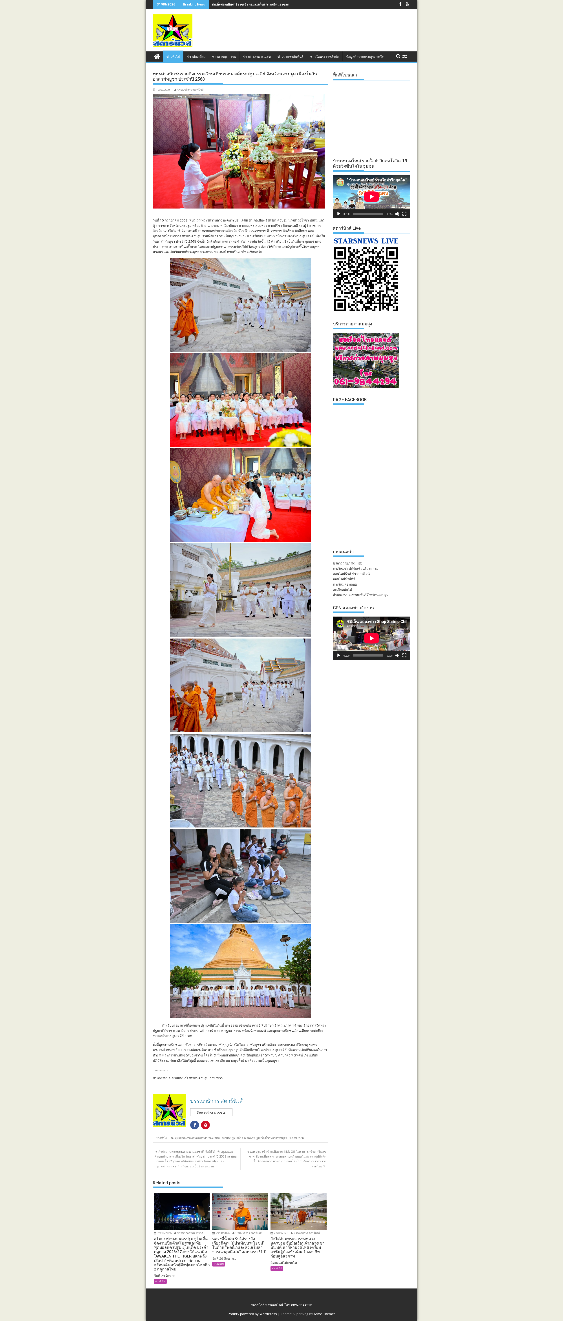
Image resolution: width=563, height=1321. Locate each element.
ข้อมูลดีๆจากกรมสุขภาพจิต (365, 57)
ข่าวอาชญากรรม (224, 57)
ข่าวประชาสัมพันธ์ (290, 57)
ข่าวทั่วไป (173, 57)
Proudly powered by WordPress (252, 1314)
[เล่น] (338, 214)
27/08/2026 (280, 1233)
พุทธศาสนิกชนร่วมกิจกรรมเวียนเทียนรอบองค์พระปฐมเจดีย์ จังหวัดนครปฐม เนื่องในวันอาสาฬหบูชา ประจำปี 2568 (239, 1138)
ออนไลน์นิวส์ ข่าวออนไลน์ (351, 574)
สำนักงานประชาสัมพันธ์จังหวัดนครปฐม (361, 595)
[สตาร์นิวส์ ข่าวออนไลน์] (157, 56)
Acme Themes (325, 1314)
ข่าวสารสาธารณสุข (257, 57)
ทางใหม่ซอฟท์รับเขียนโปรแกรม (355, 568)
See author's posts (211, 1112)
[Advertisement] (330, 35)
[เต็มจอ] (404, 214)
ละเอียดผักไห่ (342, 589)
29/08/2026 (164, 1233)
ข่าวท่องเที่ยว (196, 57)
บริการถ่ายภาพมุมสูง (347, 563)
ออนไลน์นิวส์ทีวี (344, 579)
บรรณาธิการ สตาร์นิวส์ (190, 90)
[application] (371, 196)
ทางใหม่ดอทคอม (345, 584)
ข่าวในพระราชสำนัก (324, 57)
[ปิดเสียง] (397, 214)
